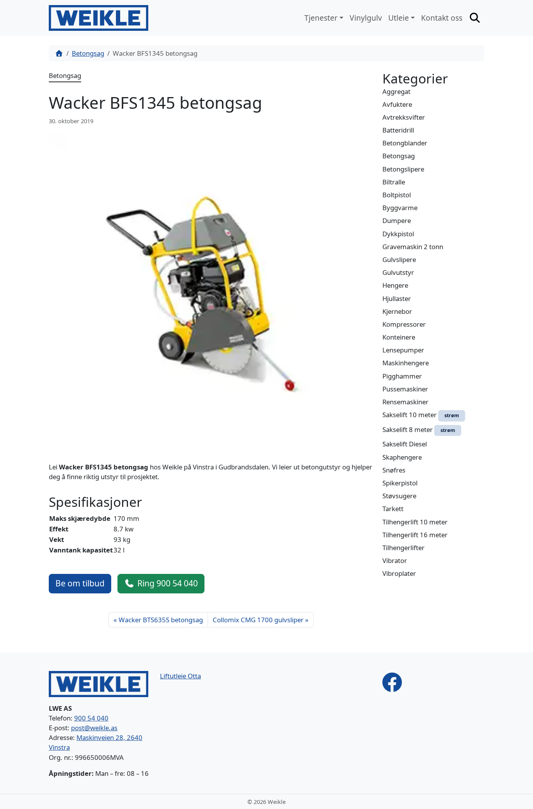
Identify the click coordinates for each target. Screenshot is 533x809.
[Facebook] (392, 681)
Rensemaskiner (405, 401)
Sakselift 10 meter (420, 414)
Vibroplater (399, 573)
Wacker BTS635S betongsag (161, 619)
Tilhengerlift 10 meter (415, 521)
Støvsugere (399, 495)
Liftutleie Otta (180, 675)
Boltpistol (396, 194)
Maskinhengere (405, 362)
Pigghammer (402, 376)
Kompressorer (404, 324)
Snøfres (393, 470)
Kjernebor (397, 311)
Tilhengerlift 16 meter (415, 534)
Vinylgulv (366, 17)
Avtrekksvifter (403, 117)
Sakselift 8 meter (418, 429)
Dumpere (396, 220)
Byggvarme (400, 207)
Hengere (395, 285)
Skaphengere (402, 457)
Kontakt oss (441, 17)
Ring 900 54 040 (167, 583)
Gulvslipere (399, 259)
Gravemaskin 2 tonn (412, 246)
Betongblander (404, 142)
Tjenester (321, 17)
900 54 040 (91, 717)
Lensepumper (403, 349)
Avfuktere (397, 104)
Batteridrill (398, 130)
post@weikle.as (94, 727)
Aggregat (396, 91)
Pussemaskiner (405, 388)
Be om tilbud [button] (80, 583)
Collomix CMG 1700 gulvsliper (258, 619)
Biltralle (393, 181)
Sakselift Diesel (404, 443)
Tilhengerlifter (403, 547)
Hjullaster (396, 298)
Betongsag (88, 53)
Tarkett (392, 508)
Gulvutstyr (398, 272)
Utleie (398, 17)
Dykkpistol (398, 233)
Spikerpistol (400, 482)
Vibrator (394, 560)
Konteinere (398, 337)
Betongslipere (403, 169)
